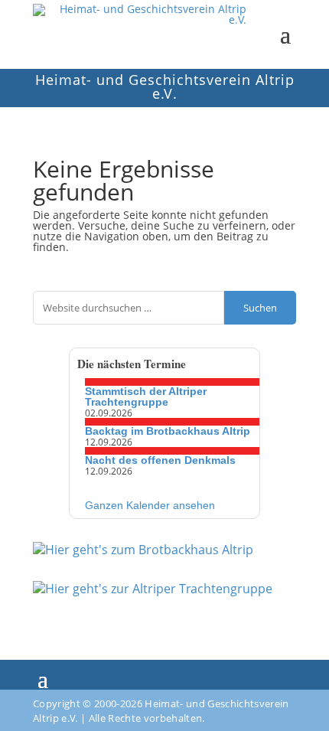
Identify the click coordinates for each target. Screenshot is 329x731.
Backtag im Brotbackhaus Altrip (167, 431)
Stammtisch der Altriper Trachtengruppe (146, 396)
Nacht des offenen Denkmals (160, 460)
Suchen (260, 308)
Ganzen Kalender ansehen (150, 505)
